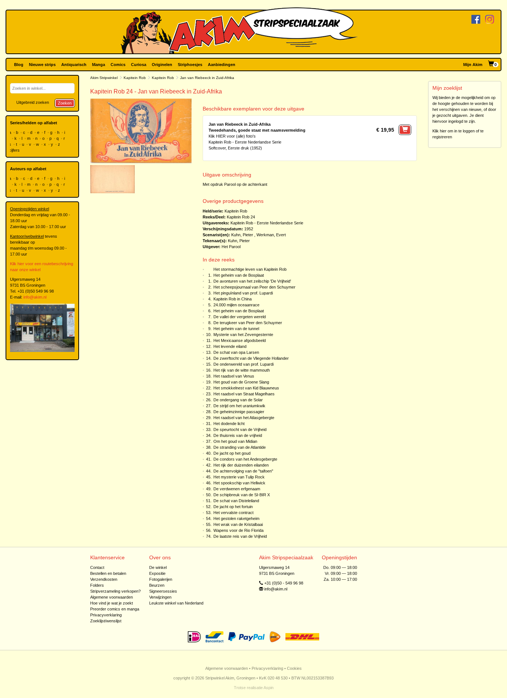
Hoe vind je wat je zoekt (111, 603)
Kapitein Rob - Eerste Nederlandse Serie (266, 223)
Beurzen (156, 585)
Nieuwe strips (42, 64)
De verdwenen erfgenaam (236, 489)
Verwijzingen (160, 597)
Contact (97, 567)
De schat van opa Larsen (236, 352)
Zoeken (65, 103)
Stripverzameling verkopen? (115, 591)
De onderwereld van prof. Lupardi (243, 364)
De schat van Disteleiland (236, 500)
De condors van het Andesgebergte (245, 459)
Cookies (294, 668)
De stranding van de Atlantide (239, 447)
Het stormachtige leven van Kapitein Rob (250, 269)
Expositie (157, 573)
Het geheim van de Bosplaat (238, 275)
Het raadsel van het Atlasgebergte (243, 417)
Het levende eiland (229, 346)
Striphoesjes (190, 64)
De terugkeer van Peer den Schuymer (247, 322)
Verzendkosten (103, 579)
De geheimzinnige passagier (238, 411)
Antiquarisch (73, 64)
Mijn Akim (473, 64)
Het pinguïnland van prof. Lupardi (243, 293)
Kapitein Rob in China (232, 299)
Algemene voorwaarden (111, 597)
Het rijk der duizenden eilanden (241, 465)
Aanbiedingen (221, 64)
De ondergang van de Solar (238, 400)
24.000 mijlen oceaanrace (236, 305)
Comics (118, 64)
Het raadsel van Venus (233, 376)
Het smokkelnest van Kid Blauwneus (246, 388)
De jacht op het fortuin (233, 506)
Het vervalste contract (233, 512)
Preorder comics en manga (114, 609)
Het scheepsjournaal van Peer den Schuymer (254, 287)
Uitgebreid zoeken (32, 102)
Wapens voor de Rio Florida (238, 530)
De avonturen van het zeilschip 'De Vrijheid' (252, 281)
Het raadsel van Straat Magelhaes (244, 394)
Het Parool (231, 246)
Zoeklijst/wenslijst (105, 621)
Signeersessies (163, 591)
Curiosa (138, 64)
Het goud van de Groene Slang (241, 382)
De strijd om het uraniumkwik (239, 406)
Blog (18, 64)
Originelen (162, 64)
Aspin (269, 687)
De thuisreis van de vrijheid (237, 435)
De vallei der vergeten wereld (239, 317)
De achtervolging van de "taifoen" (243, 471)
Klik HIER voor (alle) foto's (232, 136)
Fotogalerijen (160, 579)
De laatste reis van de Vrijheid (240, 536)
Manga (98, 64)
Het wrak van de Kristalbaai (238, 524)
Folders (97, 585)
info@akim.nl (34, 297)
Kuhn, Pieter (242, 235)
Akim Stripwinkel (104, 78)
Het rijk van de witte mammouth (241, 370)
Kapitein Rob (135, 78)
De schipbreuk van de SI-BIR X (241, 495)
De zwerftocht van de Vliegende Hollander (251, 358)
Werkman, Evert (271, 235)
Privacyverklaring (106, 615)
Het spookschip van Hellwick (239, 483)
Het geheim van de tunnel (236, 328)
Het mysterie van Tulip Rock (239, 477)
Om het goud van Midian (235, 441)
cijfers (15, 150)
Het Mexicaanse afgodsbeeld (239, 340)
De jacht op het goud (232, 453)
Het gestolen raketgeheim (236, 518)
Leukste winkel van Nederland (176, 603)
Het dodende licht (229, 423)
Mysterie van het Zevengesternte (243, 334)
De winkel (158, 567)
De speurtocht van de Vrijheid (239, 429)
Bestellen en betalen (108, 573)
